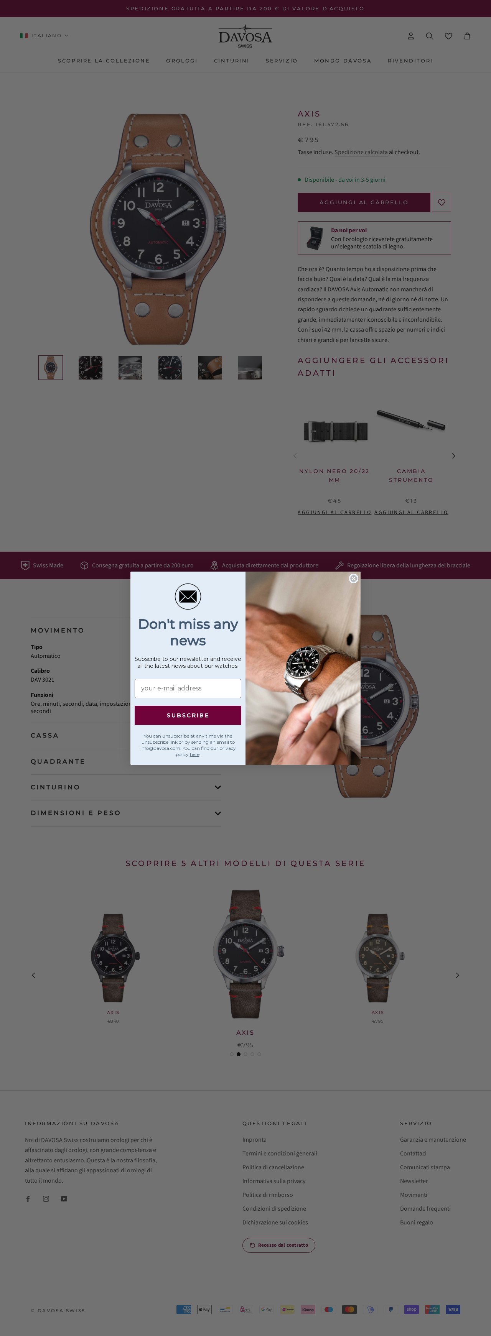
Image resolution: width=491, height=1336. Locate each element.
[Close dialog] (354, 578)
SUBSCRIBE (188, 715)
